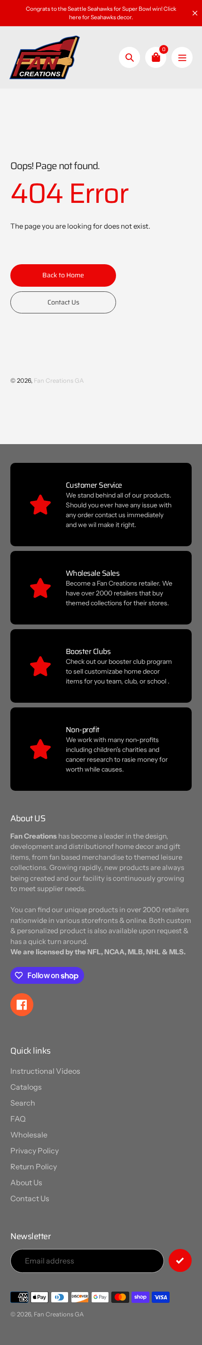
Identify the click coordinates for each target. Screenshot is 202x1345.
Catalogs (26, 1087)
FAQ (18, 1118)
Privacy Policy (34, 1150)
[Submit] (180, 1260)
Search (22, 1102)
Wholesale (28, 1134)
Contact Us (29, 1198)
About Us (26, 1182)
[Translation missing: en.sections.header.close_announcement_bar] (195, 13)
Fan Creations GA (59, 380)
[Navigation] (182, 57)
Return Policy (33, 1166)
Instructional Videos (45, 1071)
